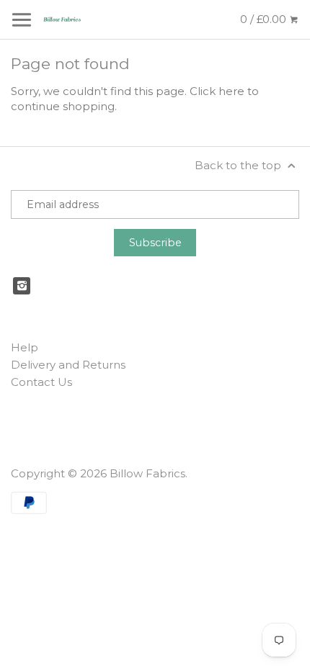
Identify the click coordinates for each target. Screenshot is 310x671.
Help (24, 347)
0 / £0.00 (264, 19)
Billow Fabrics (147, 473)
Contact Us (41, 382)
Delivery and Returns (68, 364)
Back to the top (239, 165)
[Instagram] (21, 285)
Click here (217, 91)
